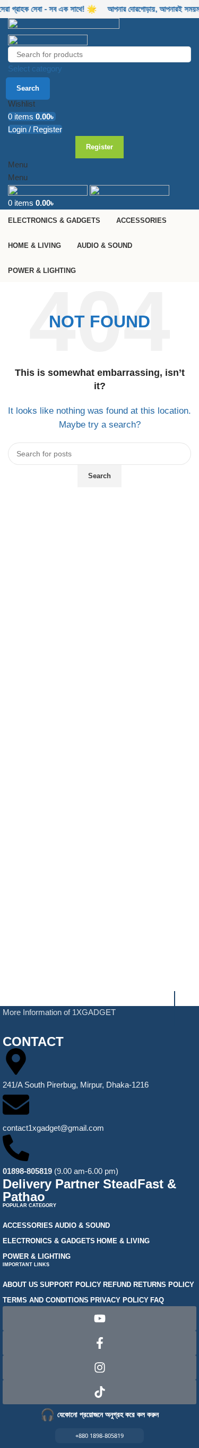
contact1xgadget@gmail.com (53, 1127)
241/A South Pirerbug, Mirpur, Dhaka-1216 (76, 1084)
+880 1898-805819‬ (99, 1435)
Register (99, 147)
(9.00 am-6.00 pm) (60, 1171)
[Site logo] (63, 24)
